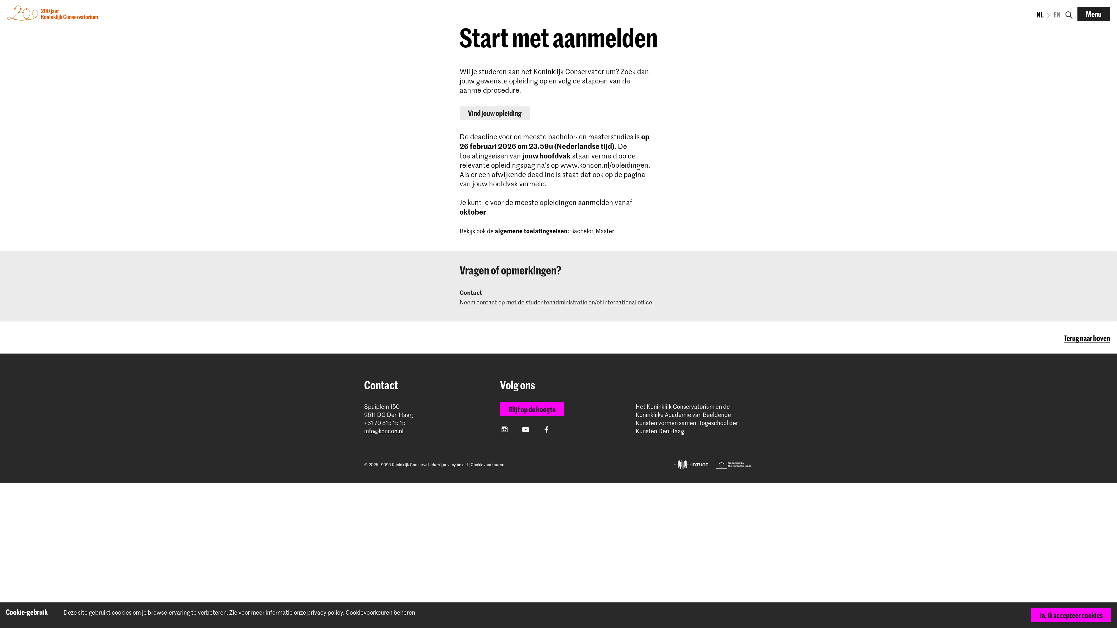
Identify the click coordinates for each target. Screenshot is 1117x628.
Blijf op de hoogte (532, 409)
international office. (628, 302)
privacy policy (325, 612)
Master (605, 231)
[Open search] (1069, 14)
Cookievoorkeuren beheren (380, 612)
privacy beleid (455, 464)
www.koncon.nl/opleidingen (604, 165)
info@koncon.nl (383, 431)
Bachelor (581, 231)
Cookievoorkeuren (487, 464)
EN (1057, 14)
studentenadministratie (556, 302)
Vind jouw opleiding (495, 113)
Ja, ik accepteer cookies (1071, 615)
